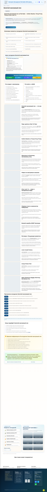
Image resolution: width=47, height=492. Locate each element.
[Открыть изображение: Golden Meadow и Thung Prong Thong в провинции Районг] (12, 145)
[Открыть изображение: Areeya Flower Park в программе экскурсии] (12, 268)
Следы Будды (33, 466)
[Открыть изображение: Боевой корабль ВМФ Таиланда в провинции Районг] (12, 227)
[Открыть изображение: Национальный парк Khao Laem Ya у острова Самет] (12, 195)
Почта (37, 77)
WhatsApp (10, 77)
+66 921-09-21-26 (37, 474)
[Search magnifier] (10, 449)
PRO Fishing (6, 474)
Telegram (19, 77)
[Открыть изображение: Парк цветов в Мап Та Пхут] (12, 129)
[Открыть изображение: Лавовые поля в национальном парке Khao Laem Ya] (12, 212)
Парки (15, 453)
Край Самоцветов (6, 466)
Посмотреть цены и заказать (10, 27)
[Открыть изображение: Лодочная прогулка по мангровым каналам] (12, 179)
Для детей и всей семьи (10, 435)
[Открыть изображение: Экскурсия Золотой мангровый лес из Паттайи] (12, 113)
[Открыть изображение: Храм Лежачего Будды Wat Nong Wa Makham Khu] (12, 284)
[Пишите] (44, 490)
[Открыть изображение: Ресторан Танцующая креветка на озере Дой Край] (12, 240)
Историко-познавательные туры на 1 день (8, 453)
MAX (28, 77)
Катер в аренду (7, 473)
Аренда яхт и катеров (10, 441)
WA (35, 484)
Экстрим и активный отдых (11, 438)
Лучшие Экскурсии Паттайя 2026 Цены (20, 2)
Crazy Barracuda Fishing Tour (8, 478)
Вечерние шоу (9, 444)
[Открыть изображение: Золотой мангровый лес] (12, 162)
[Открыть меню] (45, 2)
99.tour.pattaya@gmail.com (38, 479)
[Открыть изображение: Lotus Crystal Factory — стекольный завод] (12, 254)
